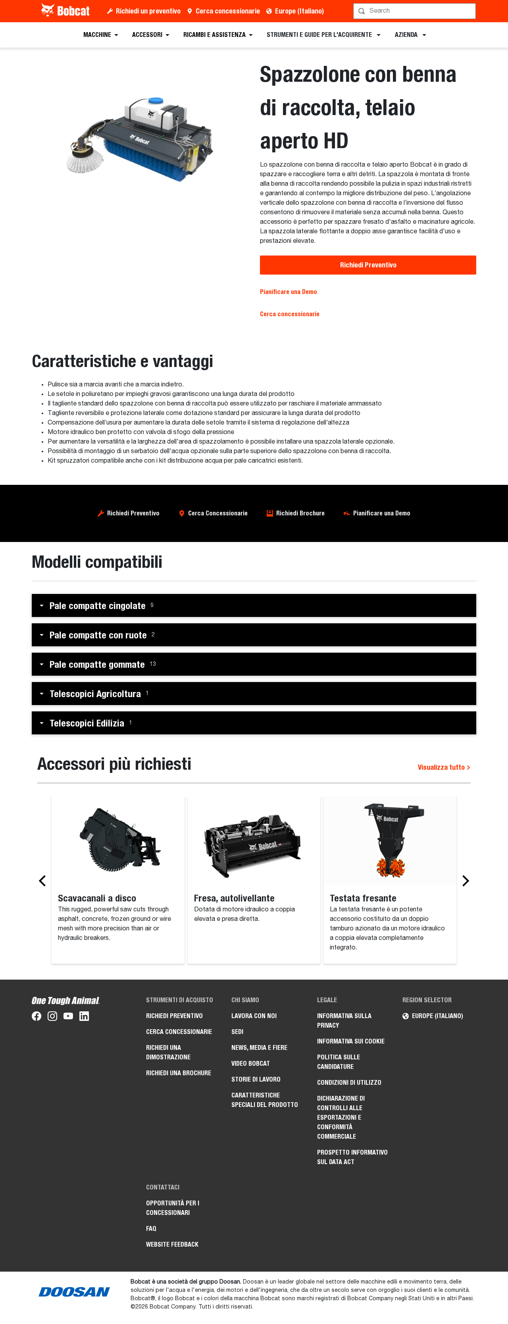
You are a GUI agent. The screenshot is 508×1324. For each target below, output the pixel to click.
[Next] (463, 880)
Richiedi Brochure (300, 513)
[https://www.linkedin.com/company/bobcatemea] (84, 1017)
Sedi (237, 1032)
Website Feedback (172, 1244)
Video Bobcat (250, 1063)
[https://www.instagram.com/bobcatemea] (52, 1017)
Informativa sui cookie (351, 1041)
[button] (254, 605)
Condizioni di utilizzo (349, 1082)
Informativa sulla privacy (344, 1020)
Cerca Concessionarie (218, 513)
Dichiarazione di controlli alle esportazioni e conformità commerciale (341, 1117)
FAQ (151, 1228)
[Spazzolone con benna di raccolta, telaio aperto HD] (140, 140)
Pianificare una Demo (288, 292)
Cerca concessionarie (228, 11)
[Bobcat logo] (66, 11)
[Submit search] (469, 11)
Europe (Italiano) (299, 11)
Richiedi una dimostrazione (168, 1052)
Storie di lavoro (256, 1079)
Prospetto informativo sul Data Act (352, 1157)
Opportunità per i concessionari (172, 1207)
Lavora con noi (254, 1016)
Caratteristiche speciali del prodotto (264, 1100)
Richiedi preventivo (174, 1016)
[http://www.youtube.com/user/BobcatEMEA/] (68, 1017)
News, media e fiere (259, 1047)
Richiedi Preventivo (368, 265)
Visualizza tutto (442, 767)
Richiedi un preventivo (148, 11)
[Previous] (44, 880)
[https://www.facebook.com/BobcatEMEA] (36, 1017)
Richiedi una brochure (178, 1073)
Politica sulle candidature (338, 1061)
